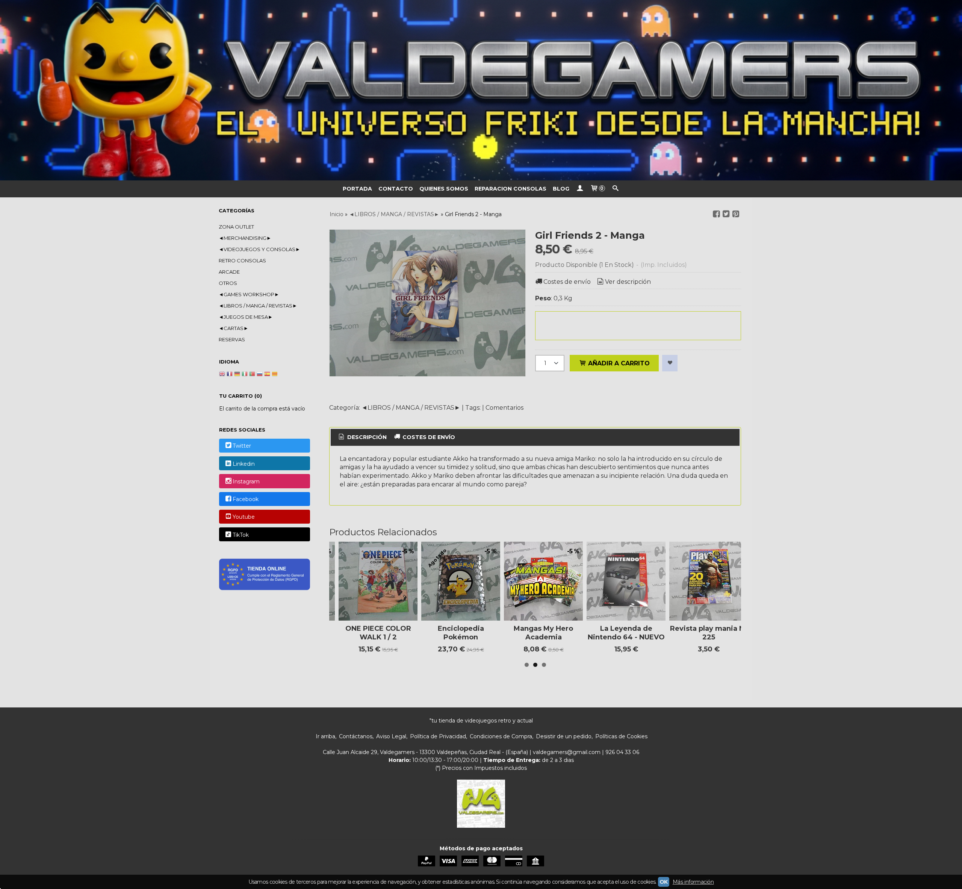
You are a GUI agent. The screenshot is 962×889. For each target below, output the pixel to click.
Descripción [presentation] (366, 437)
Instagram (246, 481)
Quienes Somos (443, 188)
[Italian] (245, 375)
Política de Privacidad (438, 736)
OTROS (228, 283)
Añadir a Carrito (618, 363)
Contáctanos (355, 736)
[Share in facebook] (716, 214)
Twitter (242, 446)
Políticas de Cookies (621, 736)
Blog (561, 188)
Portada (357, 188)
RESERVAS (232, 339)
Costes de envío (567, 281)
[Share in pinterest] (736, 214)
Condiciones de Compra (501, 736)
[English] (222, 375)
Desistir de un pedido (563, 736)
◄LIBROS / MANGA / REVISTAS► (258, 306)
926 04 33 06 (622, 752)
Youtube (244, 517)
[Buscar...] (615, 188)
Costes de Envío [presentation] (428, 437)
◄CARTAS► (233, 328)
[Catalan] (275, 375)
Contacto (395, 188)
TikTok (241, 535)
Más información (693, 881)
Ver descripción (628, 281)
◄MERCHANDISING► (245, 238)
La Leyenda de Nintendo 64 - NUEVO (626, 632)
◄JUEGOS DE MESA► (246, 317)
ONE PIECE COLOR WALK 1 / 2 (378, 632)
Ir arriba (325, 736)
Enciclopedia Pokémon (461, 632)
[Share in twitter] (726, 214)
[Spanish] (267, 375)
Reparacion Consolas (510, 188)
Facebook (246, 499)
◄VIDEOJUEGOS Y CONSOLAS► (259, 249)
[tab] (362, 437)
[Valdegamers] (481, 90)
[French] (230, 375)
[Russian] (260, 375)
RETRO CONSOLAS (242, 260)
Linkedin (244, 463)
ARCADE (229, 272)
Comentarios (504, 407)
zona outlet (236, 227)
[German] (237, 375)
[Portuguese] (252, 375)
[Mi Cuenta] (580, 188)
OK (663, 881)
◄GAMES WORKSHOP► (249, 294)
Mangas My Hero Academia (543, 632)
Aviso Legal (391, 736)
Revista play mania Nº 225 (708, 632)
